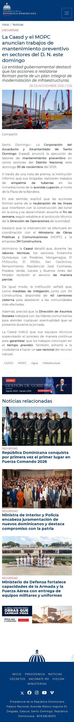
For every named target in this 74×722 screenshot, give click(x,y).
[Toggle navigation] (67, 13)
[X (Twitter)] (22, 692)
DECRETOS (17, 679)
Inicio (5, 24)
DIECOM (58, 679)
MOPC (22, 363)
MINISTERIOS (37, 683)
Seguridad (11, 30)
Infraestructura (51, 363)
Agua (34, 363)
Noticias (18, 24)
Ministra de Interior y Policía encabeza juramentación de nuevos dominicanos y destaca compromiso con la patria (33, 522)
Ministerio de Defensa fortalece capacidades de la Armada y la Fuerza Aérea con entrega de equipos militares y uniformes (34, 589)
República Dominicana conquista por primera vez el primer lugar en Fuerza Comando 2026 (36, 457)
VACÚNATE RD (39, 679)
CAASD (8, 363)
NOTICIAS (55, 674)
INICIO (17, 674)
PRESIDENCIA (35, 674)
